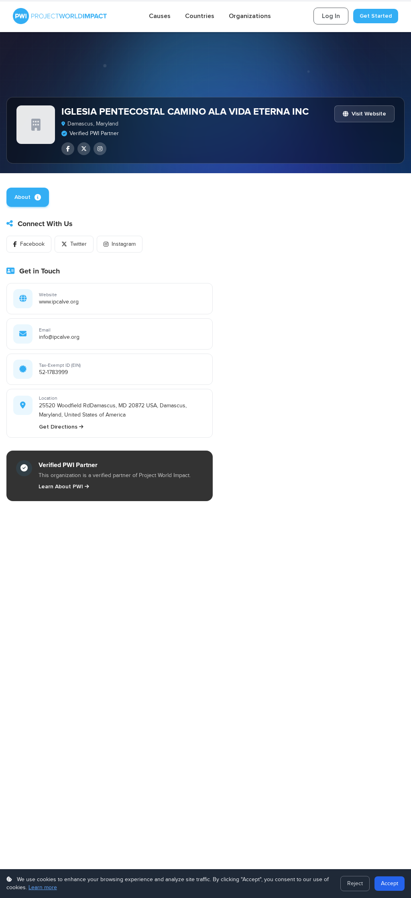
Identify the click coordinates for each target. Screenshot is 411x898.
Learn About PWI (61, 486)
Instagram (124, 244)
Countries (199, 16)
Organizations (250, 16)
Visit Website (369, 113)
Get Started (376, 15)
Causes (160, 16)
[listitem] (67, 148)
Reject (355, 883)
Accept (389, 883)
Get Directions (58, 426)
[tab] (27, 197)
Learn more (42, 887)
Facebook (32, 244)
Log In (331, 16)
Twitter (78, 244)
